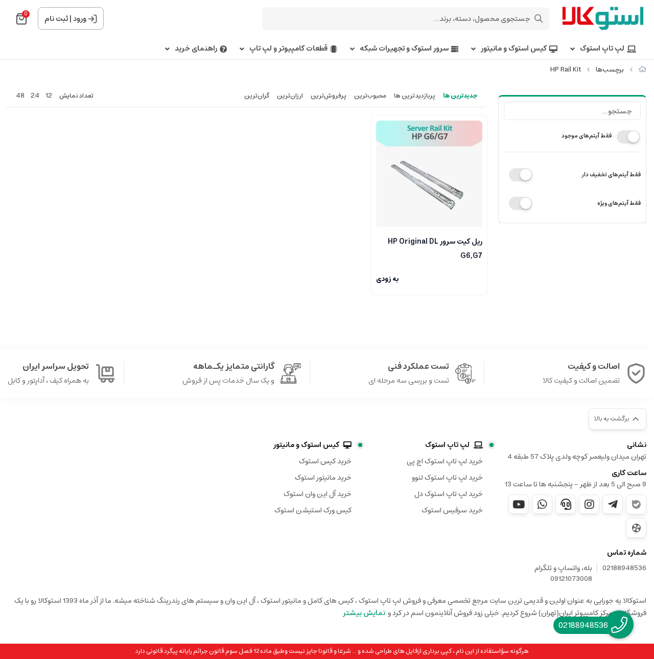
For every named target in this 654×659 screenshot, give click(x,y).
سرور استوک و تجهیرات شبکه (404, 48)
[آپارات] (636, 528)
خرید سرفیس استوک (452, 510)
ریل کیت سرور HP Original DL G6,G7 (435, 248)
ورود (79, 19)
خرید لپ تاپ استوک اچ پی (445, 461)
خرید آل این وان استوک (318, 494)
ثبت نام (56, 19)
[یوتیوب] (518, 504)
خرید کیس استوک (325, 461)
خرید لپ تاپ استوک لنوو (447, 478)
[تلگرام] (612, 504)
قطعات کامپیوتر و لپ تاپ (288, 48)
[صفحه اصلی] (642, 70)
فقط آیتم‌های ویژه (619, 203)
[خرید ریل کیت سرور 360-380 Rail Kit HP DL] (429, 174)
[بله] (636, 504)
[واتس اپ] (542, 504)
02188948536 (624, 568)
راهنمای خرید (196, 48)
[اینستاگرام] (589, 504)
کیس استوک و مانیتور (514, 48)
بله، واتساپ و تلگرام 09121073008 (563, 573)
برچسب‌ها (610, 70)
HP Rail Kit (565, 70)
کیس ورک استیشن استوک (313, 510)
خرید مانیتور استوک (323, 478)
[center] (538, 18)
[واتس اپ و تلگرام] (565, 504)
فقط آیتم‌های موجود (587, 135)
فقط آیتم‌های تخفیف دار (611, 174)
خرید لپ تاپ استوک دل (448, 494)
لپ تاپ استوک (602, 48)
